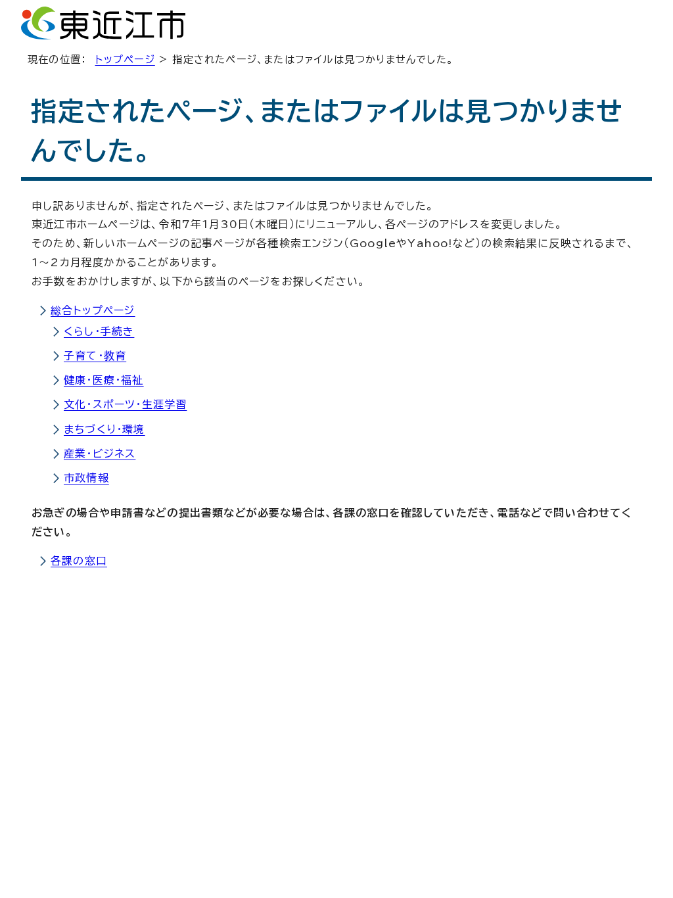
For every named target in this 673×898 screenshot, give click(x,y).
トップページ (125, 59)
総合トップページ (93, 310)
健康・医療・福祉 (104, 380)
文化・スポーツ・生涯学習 (125, 404)
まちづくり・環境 (104, 429)
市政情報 (86, 478)
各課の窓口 (79, 560)
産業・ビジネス (99, 453)
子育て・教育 (95, 355)
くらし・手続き (99, 331)
